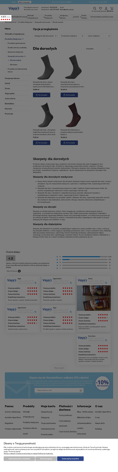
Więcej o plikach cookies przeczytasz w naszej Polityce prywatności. (28, 453)
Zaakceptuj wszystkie (70, 459)
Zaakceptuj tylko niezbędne (19, 459)
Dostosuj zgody (46, 459)
